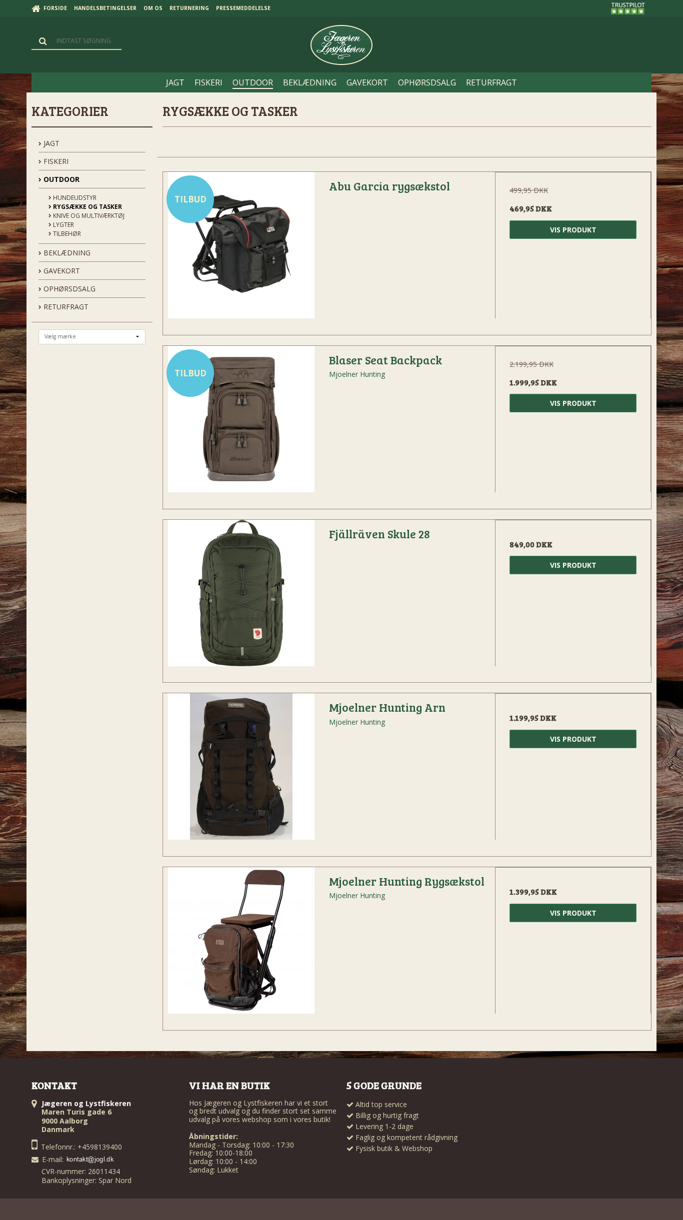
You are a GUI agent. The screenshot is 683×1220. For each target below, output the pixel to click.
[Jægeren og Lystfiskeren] (341, 45)
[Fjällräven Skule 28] (241, 598)
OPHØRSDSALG (69, 288)
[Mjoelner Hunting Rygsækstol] (241, 945)
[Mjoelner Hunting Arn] (241, 771)
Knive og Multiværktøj (88, 215)
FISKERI (55, 161)
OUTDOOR (61, 179)
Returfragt (65, 306)
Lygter (63, 224)
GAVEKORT (61, 270)
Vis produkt (573, 229)
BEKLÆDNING (66, 252)
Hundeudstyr (74, 197)
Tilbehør (66, 233)
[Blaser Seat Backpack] (241, 424)
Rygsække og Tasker (87, 206)
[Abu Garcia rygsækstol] (241, 250)
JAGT (51, 143)
